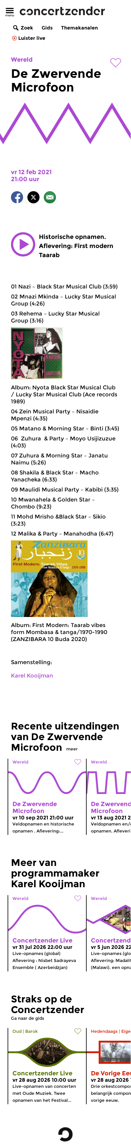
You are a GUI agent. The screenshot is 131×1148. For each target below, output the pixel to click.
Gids (47, 28)
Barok (31, 1031)
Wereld (22, 59)
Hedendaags (104, 1031)
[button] (23, 244)
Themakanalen (79, 28)
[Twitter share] (33, 198)
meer (72, 749)
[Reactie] (50, 198)
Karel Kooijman (32, 675)
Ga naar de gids (27, 1018)
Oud (17, 1031)
